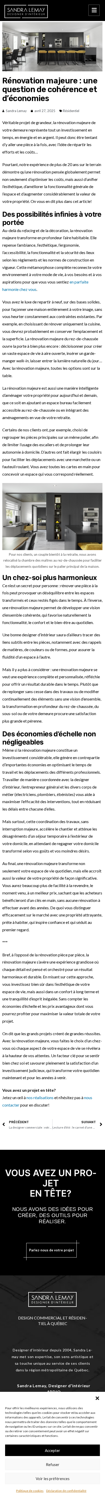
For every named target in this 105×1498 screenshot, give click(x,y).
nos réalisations (40, 1097)
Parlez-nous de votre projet (51, 1250)
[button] (97, 1398)
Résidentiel (71, 111)
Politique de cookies (30, 1491)
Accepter (52, 1450)
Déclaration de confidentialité (66, 1491)
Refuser (52, 1464)
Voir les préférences (53, 1478)
